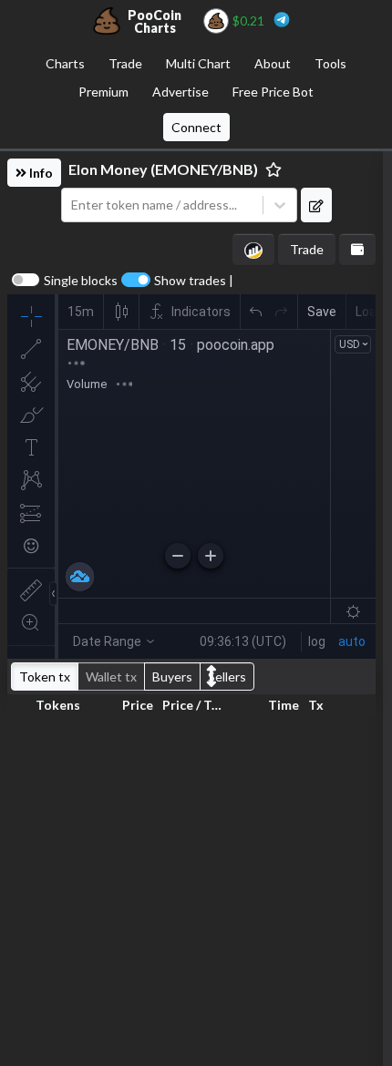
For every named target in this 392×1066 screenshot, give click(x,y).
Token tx (44, 676)
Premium (103, 91)
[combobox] (162, 205)
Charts (65, 63)
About (272, 63)
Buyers (172, 676)
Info (39, 172)
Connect (196, 127)
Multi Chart (198, 63)
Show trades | (193, 280)
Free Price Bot (273, 91)
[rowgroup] (191, 888)
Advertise (180, 91)
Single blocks (81, 280)
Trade (125, 63)
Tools (330, 63)
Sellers (227, 676)
